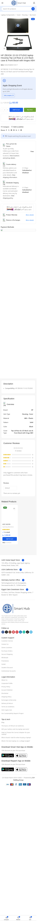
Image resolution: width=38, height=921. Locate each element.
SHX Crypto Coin (6, 710)
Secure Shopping (7, 654)
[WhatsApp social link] (19, 130)
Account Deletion (7, 690)
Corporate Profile (6, 683)
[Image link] (15, 608)
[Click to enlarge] (4, 48)
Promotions (5, 661)
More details (30, 215)
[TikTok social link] (27, 632)
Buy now (30, 110)
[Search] (33, 8)
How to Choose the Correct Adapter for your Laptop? (15, 733)
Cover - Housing (22, 15)
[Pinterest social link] (14, 130)
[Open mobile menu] (2, 3)
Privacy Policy (5, 687)
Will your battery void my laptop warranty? (15, 729)
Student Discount (7, 667)
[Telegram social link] (21, 130)
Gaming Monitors (8, 527)
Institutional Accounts (8, 671)
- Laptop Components (7, 15)
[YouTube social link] (13, 632)
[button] (9, 539)
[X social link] (9, 130)
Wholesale (4, 657)
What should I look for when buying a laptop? (16, 737)
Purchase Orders (6, 651)
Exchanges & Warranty (8, 700)
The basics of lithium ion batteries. (12, 726)
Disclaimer (4, 693)
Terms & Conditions (7, 707)
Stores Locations (6, 647)
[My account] (34, 3)
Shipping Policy (6, 697)
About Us (4, 680)
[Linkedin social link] (16, 130)
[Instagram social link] (9, 632)
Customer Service (7, 641)
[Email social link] (11, 130)
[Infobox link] (12, 560)
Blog (2, 722)
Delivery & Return (7, 703)
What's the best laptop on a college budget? (15, 741)
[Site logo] (18, 3)
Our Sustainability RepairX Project (12, 713)
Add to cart (16, 110)
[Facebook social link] (6, 130)
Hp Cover (33, 15)
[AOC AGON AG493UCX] (9, 514)
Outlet (3, 664)
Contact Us (4, 644)
